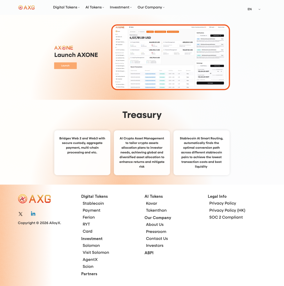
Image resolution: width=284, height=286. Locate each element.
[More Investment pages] (131, 7)
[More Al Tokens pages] (103, 7)
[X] (20, 214)
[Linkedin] (33, 214)
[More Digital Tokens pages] (79, 7)
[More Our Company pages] (163, 7)
